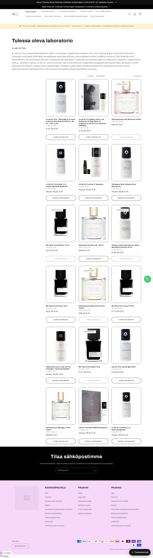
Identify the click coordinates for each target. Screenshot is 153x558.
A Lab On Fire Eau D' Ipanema (91, 184)
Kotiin (80, 493)
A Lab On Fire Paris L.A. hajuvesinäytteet (121, 428)
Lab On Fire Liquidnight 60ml (124, 367)
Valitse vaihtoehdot (60, 198)
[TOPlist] (4, 556)
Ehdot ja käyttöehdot (53, 513)
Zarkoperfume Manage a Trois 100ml (58, 428)
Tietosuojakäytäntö (52, 517)
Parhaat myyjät (84, 505)
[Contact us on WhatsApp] (147, 279)
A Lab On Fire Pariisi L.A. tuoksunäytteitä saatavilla (57, 185)
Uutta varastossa (85, 509)
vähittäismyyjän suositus (54, 526)
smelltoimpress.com (120, 549)
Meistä (47, 505)
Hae (46, 493)
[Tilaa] (95, 470)
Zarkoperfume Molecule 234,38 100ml (92, 307)
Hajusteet (82, 497)
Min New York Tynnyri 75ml (123, 306)
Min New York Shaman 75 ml (57, 245)
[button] (32, 11)
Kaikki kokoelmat (85, 513)
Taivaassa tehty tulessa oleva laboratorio (124, 185)
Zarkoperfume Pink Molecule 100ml (126, 119)
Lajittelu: (90, 76)
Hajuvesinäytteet (85, 501)
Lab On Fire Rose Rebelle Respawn (93, 427)
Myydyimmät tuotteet (53, 501)
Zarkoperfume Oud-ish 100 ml (91, 245)
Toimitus (48, 497)
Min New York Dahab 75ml (89, 367)
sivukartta (49, 521)
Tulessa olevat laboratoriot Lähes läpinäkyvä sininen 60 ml (125, 246)
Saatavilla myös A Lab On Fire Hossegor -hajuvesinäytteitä (58, 368)
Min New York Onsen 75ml (56, 306)
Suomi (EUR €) (19, 546)
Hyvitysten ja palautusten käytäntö (59, 509)
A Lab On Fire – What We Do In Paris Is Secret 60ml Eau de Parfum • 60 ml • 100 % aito (60, 121)
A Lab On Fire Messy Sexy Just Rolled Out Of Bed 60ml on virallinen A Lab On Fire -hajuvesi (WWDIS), (92, 122)
